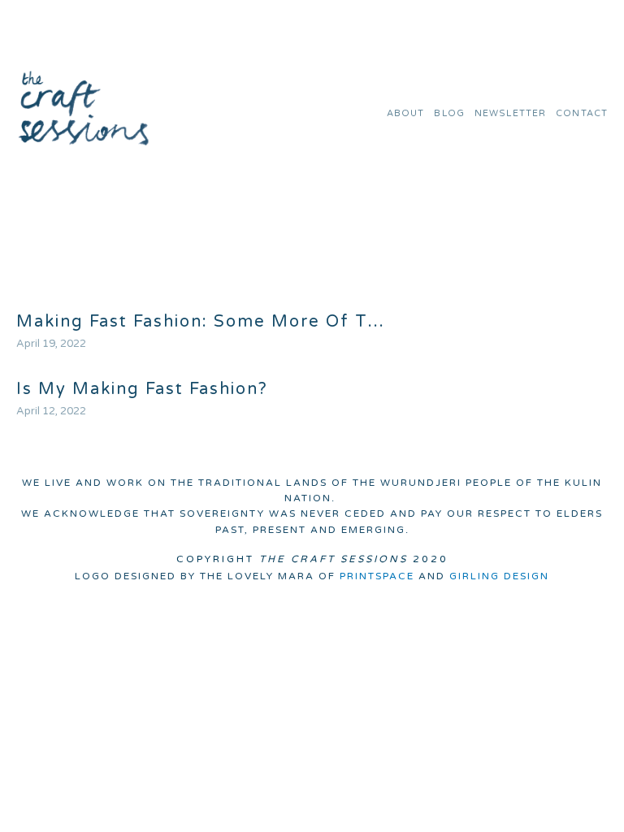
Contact (582, 113)
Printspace (377, 576)
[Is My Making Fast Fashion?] (142, 357)
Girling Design (499, 576)
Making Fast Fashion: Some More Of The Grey (204, 322)
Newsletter (510, 113)
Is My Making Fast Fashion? (142, 389)
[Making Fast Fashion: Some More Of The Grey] (204, 290)
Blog (449, 113)
